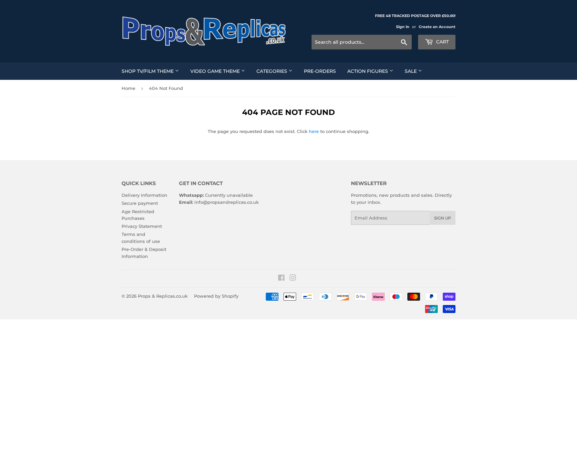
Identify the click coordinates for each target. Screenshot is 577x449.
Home (128, 88)
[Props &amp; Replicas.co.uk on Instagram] (293, 278)
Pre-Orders (320, 71)
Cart (442, 42)
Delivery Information (144, 195)
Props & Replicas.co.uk (163, 296)
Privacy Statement (142, 226)
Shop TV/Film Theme (148, 71)
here (314, 131)
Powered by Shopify (216, 296)
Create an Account (437, 26)
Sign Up (442, 217)
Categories (272, 71)
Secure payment (140, 203)
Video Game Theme (215, 71)
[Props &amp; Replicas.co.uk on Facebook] (281, 278)
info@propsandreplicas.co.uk (226, 202)
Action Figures (368, 71)
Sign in (402, 26)
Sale (411, 71)
